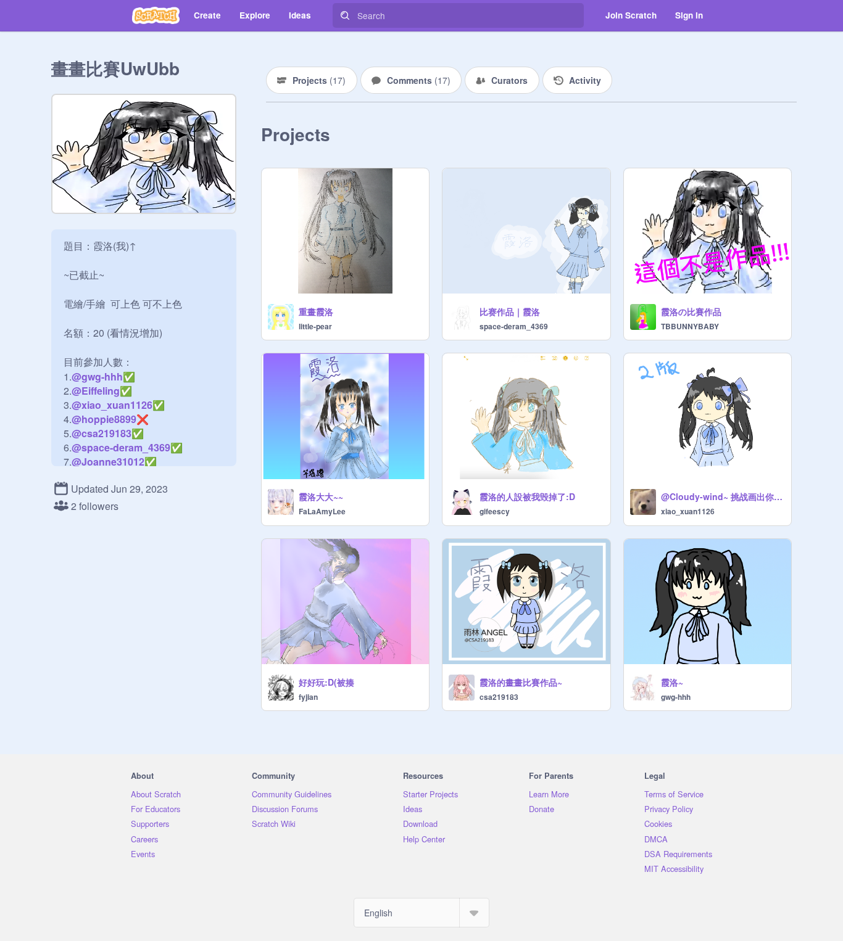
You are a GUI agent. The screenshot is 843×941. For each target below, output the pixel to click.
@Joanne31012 (108, 461)
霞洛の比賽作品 (691, 311)
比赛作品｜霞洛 (510, 311)
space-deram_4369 (514, 326)
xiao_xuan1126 (688, 511)
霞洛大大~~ (321, 496)
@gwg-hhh (97, 376)
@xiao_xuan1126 (112, 405)
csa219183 (499, 696)
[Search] (345, 15)
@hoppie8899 (104, 419)
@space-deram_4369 (121, 447)
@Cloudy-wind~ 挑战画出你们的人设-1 (722, 496)
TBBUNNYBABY (690, 326)
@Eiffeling (96, 391)
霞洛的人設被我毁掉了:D (527, 496)
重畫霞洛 (316, 311)
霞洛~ (672, 682)
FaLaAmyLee (322, 511)
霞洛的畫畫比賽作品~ (521, 682)
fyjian (308, 696)
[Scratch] (156, 15)
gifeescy (495, 511)
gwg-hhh (676, 696)
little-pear (315, 326)
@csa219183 (101, 433)
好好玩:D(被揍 (326, 682)
